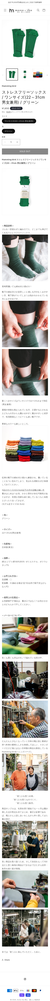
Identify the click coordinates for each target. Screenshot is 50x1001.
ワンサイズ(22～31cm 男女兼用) (20, 121)
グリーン (9, 132)
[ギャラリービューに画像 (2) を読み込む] (25, 74)
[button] (5, 10)
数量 (3, 137)
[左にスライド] (3, 75)
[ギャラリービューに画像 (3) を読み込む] (38, 74)
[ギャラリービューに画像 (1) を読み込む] (12, 74)
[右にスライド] (47, 75)
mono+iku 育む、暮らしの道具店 (28, 1000)
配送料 (9, 112)
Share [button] (7, 960)
